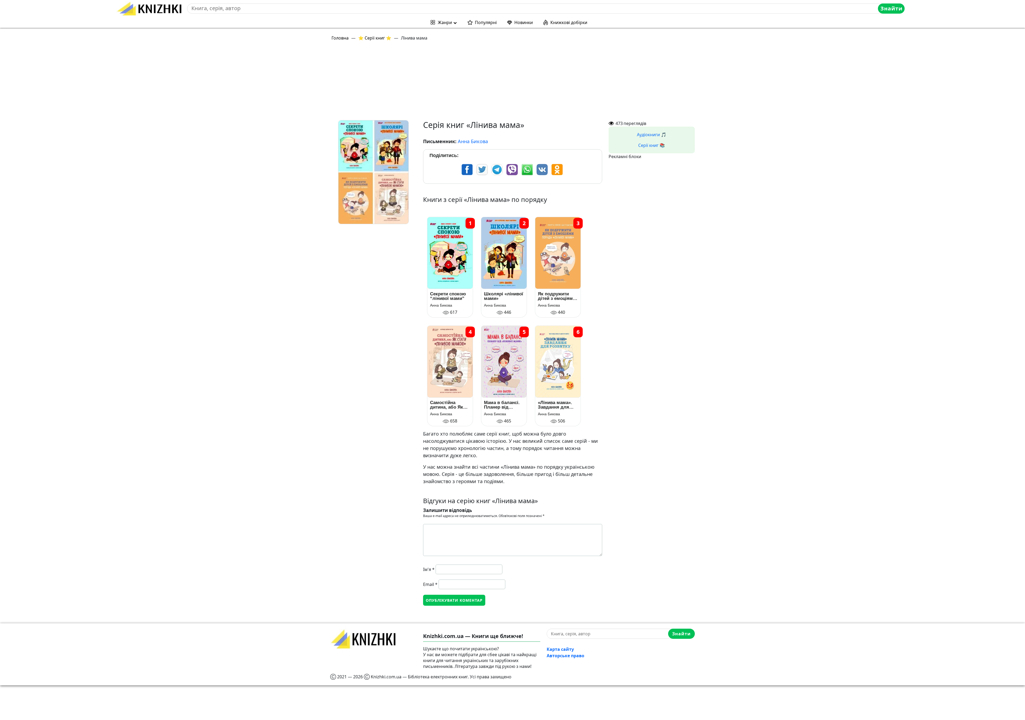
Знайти (891, 8)
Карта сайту (560, 649)
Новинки (523, 22)
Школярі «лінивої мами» (503, 296)
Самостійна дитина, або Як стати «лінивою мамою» (447, 404)
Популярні (486, 22)
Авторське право (565, 656)
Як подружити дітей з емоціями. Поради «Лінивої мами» (557, 296)
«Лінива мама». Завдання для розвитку (555, 404)
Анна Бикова (473, 141)
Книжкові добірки (568, 22)
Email (430, 584)
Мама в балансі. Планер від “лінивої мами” (502, 404)
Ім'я (429, 569)
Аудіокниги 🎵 (651, 135)
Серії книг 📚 (651, 145)
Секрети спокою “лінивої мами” (448, 296)
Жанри (445, 22)
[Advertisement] (490, 82)
